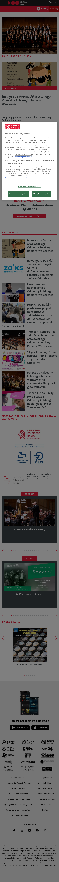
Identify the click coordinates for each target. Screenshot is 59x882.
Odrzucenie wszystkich (18, 194)
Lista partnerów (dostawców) (17, 178)
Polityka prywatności (23, 156)
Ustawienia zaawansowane (29, 187)
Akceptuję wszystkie (41, 194)
